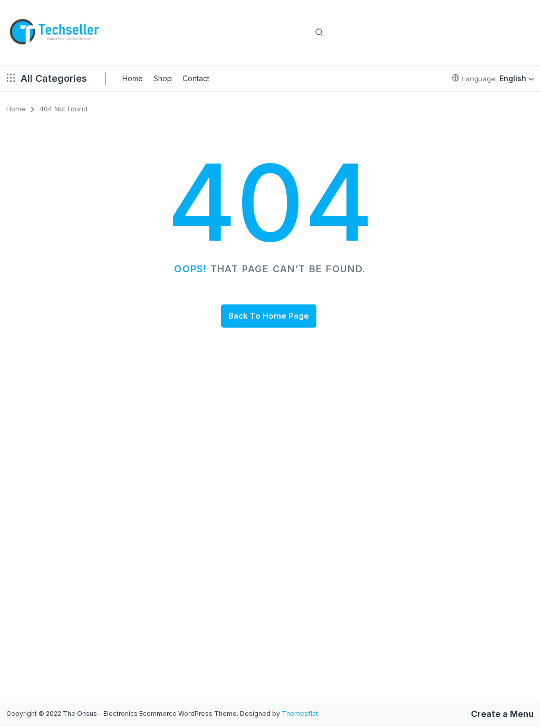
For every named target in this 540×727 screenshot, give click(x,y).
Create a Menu (502, 714)
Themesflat (300, 714)
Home (132, 78)
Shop (162, 78)
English (512, 78)
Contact (195, 78)
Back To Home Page (268, 316)
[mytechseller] (55, 32)
